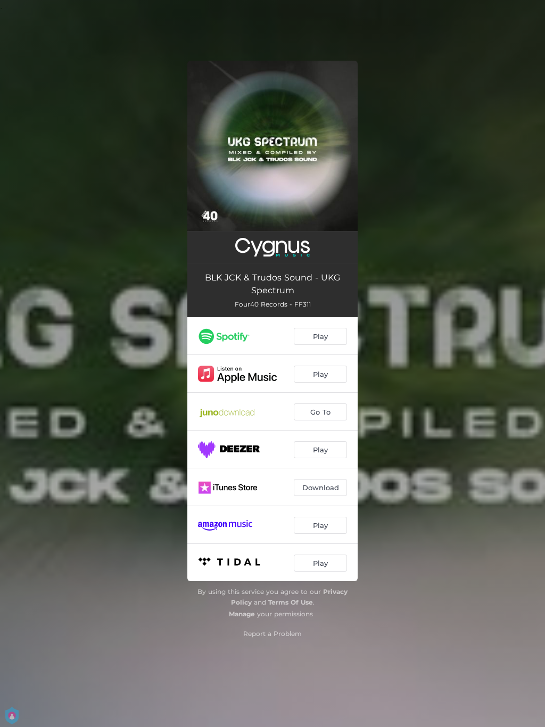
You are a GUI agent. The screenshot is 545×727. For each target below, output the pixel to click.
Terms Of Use (290, 602)
